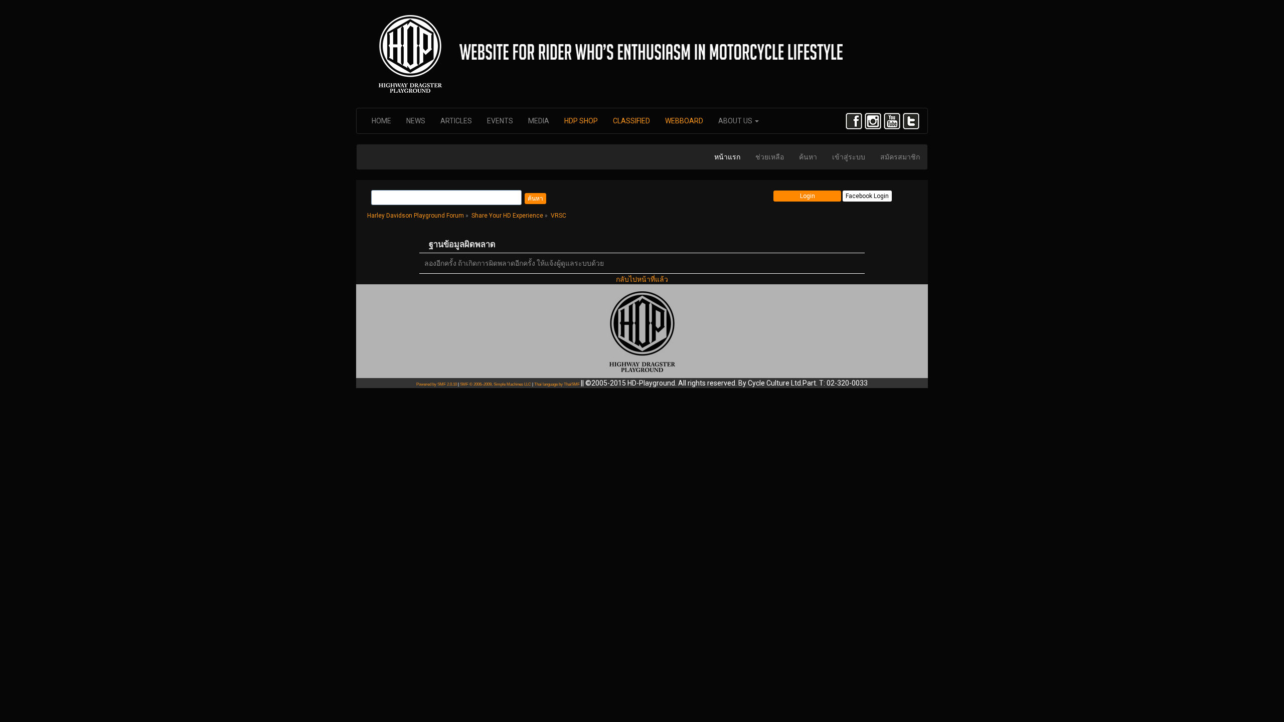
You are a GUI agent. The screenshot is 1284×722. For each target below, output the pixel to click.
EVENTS (500, 121)
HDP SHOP (581, 121)
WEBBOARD (684, 121)
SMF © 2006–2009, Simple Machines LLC (495, 384)
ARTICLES (456, 121)
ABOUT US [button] (736, 121)
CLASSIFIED (631, 121)
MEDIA (538, 121)
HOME (381, 121)
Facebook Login (867, 196)
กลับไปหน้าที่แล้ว (642, 279)
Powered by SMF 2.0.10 (436, 384)
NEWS (415, 121)
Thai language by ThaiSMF (557, 384)
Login (807, 196)
